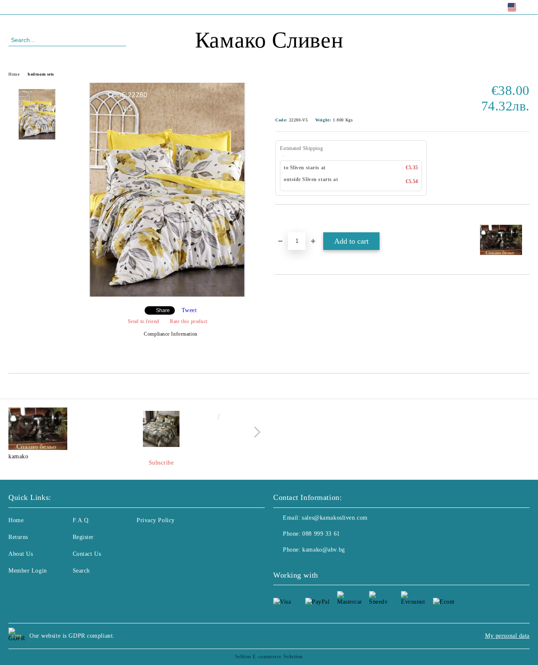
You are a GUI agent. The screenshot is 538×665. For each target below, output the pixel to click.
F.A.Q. (81, 520)
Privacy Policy (156, 520)
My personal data (507, 636)
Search (81, 571)
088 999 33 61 (77, 7)
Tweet (189, 310)
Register (83, 537)
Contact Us (87, 554)
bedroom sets (41, 74)
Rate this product (189, 321)
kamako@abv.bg (323, 550)
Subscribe (161, 463)
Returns (18, 537)
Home (13, 74)
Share (163, 310)
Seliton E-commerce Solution (269, 657)
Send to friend (143, 321)
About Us (20, 554)
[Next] (255, 432)
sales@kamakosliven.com (334, 518)
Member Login (27, 571)
